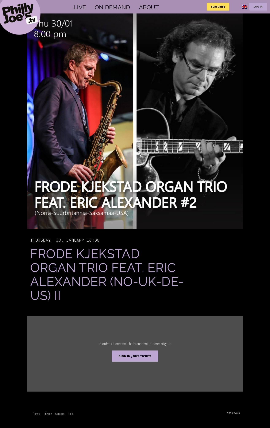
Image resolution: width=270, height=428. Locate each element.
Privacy (48, 414)
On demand (112, 7)
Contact (59, 414)
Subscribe (218, 6)
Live (80, 7)
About (149, 7)
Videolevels (233, 413)
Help (70, 414)
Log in (258, 6)
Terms (36, 414)
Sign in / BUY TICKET (135, 356)
